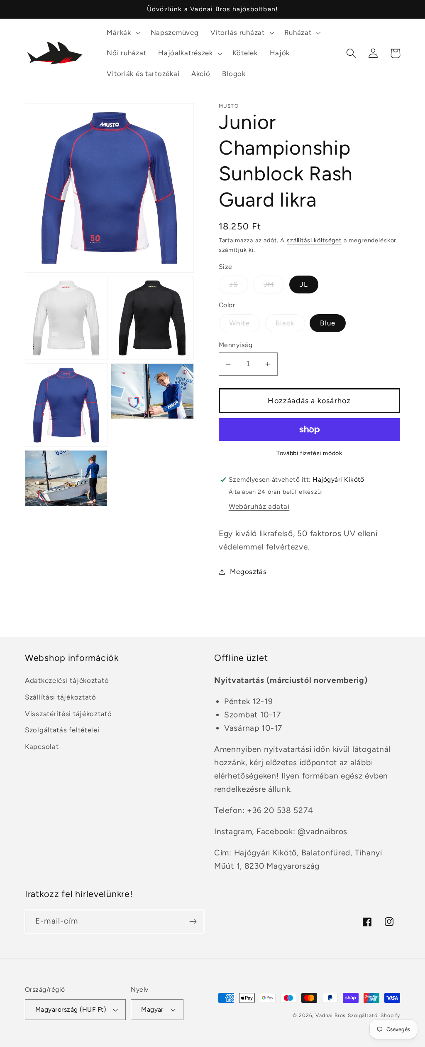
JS (233, 284)
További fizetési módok (309, 453)
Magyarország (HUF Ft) (70, 1009)
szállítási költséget (314, 240)
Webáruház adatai (259, 506)
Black (285, 323)
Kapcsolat (42, 746)
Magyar (152, 1009)
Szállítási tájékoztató (60, 697)
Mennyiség (235, 345)
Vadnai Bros (330, 1015)
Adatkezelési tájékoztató (67, 680)
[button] (122, 32)
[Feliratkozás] (193, 921)
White (239, 323)
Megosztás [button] (248, 571)
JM (269, 284)
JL (304, 284)
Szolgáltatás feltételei (62, 730)
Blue (327, 323)
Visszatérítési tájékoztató (68, 713)
